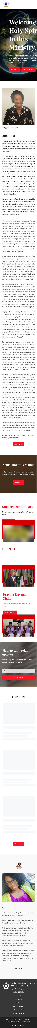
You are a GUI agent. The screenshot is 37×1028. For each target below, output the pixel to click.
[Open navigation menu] (33, 4)
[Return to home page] (6, 4)
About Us (18, 996)
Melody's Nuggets (18, 1006)
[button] (7, 69)
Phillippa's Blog (18, 1010)
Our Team (18, 1003)
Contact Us (18, 999)
